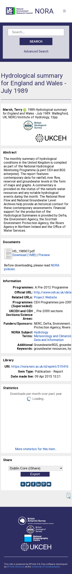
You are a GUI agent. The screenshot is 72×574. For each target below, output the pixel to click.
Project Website (45, 297)
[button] (68, 496)
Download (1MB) (24, 255)
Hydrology (41, 332)
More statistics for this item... (36, 449)
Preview (44, 255)
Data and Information (49, 340)
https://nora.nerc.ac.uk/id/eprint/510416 (39, 366)
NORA (44, 11)
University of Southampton (46, 566)
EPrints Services (15, 566)
